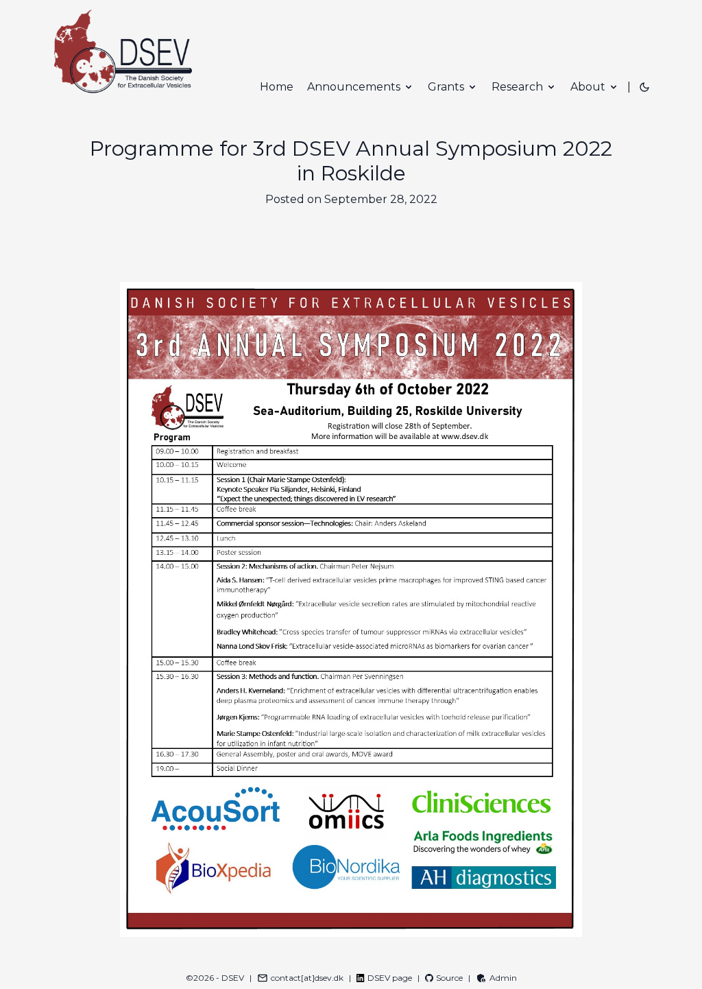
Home (276, 86)
